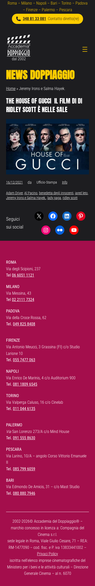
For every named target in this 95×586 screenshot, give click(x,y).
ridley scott (70, 198)
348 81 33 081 (34, 18)
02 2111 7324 (23, 299)
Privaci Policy (47, 553)
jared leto (81, 193)
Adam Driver (14, 193)
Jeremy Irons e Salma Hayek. (26, 198)
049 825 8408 (24, 324)
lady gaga (54, 198)
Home (10, 88)
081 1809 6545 (25, 384)
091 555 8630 (24, 437)
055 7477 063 (24, 359)
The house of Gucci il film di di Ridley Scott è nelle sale (44, 105)
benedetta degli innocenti (56, 193)
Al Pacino (30, 193)
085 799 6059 (24, 469)
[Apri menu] (85, 49)
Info (64, 182)
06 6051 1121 (23, 275)
